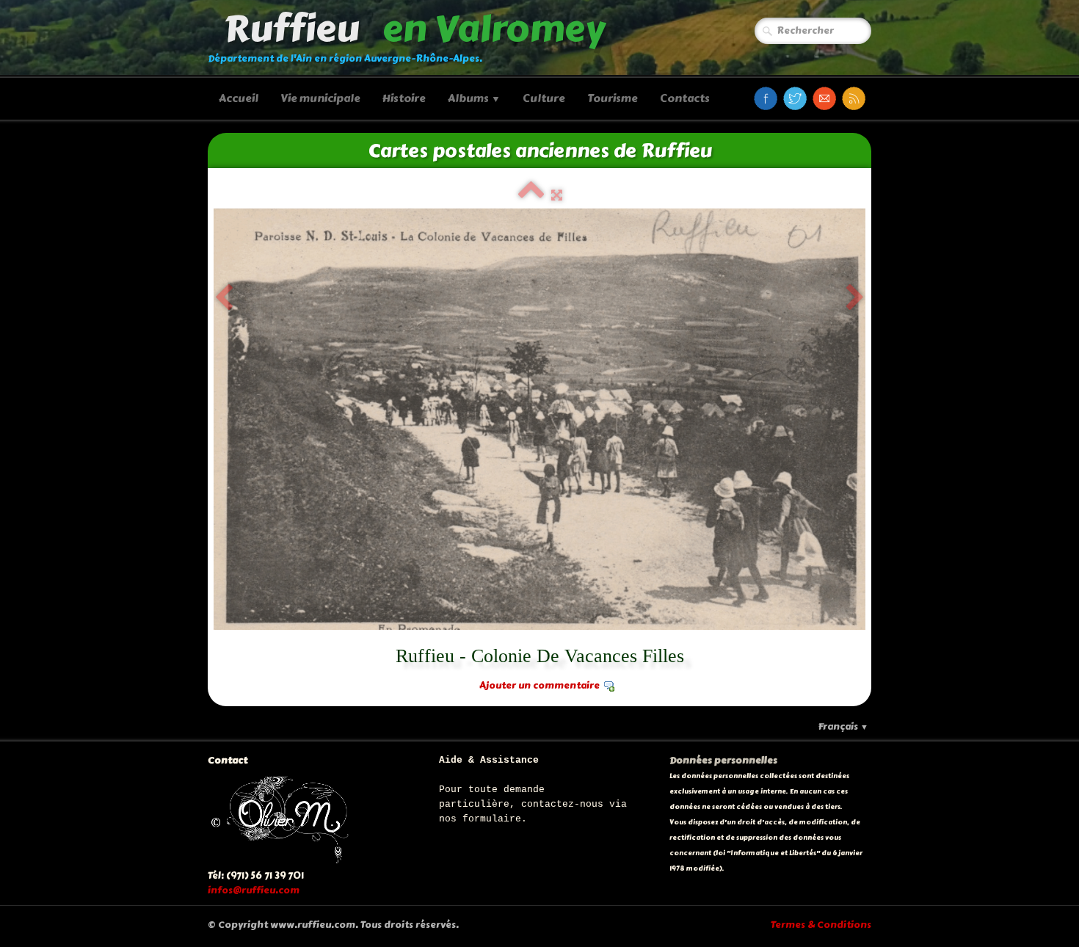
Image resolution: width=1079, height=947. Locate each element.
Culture (544, 98)
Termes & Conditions (821, 925)
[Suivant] (855, 298)
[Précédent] (224, 298)
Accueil (238, 98)
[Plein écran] (556, 195)
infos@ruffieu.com (253, 890)
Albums (474, 98)
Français (843, 726)
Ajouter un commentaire (539, 685)
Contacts (685, 98)
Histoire (404, 98)
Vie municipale (320, 98)
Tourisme (612, 98)
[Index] (531, 195)
